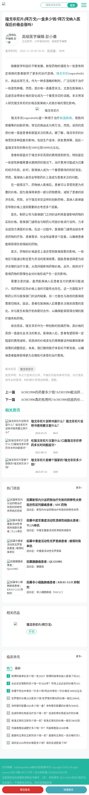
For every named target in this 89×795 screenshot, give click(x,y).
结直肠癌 (66, 118)
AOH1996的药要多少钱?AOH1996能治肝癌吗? (54, 392)
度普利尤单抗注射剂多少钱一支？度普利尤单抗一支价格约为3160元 (48, 735)
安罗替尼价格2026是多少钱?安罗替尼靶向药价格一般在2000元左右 (47, 698)
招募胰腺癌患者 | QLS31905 (44, 561)
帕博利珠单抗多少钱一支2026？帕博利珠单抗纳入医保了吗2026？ (47, 676)
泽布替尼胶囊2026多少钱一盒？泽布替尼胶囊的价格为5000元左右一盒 (49, 705)
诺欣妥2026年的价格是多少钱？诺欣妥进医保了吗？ (40, 743)
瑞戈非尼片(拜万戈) (39, 624)
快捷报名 (68, 789)
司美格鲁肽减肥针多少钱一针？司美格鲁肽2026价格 (40, 728)
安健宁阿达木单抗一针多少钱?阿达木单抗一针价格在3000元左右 (46, 691)
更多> (79, 487)
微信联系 (25, 789)
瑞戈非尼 (62, 73)
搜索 (72, 5)
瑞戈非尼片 (27, 369)
